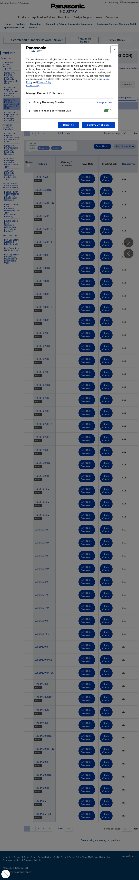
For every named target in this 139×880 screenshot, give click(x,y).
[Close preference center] (114, 49)
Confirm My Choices (98, 125)
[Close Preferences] (5, 874)
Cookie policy (32, 85)
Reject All (68, 125)
